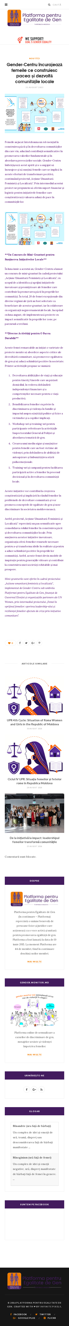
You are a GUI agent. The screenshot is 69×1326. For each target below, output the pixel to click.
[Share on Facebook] (20, 643)
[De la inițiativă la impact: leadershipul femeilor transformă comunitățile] (34, 813)
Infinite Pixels (50, 1306)
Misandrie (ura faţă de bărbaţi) (32, 1126)
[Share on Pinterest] (39, 643)
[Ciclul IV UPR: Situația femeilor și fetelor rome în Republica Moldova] (34, 754)
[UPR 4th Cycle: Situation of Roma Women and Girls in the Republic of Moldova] (34, 695)
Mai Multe (34, 961)
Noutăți (34, 58)
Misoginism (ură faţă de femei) (32, 1157)
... (29, 1147)
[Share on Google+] (33, 643)
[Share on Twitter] (26, 643)
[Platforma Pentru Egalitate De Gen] (34, 17)
